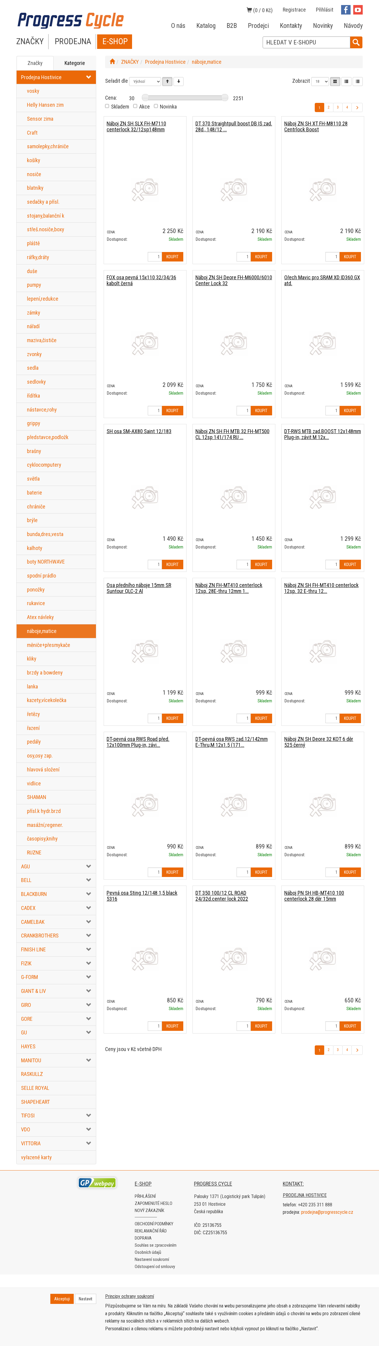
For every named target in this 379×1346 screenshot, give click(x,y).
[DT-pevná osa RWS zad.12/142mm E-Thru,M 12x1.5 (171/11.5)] (234, 805)
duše (32, 271)
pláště (33, 243)
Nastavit (85, 1298)
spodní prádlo (41, 575)
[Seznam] (346, 81)
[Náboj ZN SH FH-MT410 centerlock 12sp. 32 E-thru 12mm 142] (323, 651)
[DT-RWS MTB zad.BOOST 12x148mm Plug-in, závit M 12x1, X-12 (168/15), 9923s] (323, 497)
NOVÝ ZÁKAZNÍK (149, 1210)
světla (33, 479)
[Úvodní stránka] (112, 62)
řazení (33, 728)
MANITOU (31, 1060)
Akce (144, 106)
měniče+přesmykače (48, 645)
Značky (35, 63)
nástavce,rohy (42, 409)
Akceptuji (62, 1298)
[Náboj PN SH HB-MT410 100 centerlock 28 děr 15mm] (323, 959)
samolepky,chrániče (48, 146)
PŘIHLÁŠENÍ (145, 1196)
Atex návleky (40, 617)
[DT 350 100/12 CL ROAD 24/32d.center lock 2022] (234, 959)
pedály (34, 742)
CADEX (28, 908)
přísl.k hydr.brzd (44, 811)
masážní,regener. (45, 825)
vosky (33, 91)
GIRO (26, 1005)
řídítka (33, 396)
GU (24, 1032)
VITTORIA (31, 1143)
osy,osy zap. (40, 755)
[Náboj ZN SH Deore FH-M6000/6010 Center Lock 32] (234, 343)
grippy (33, 423)
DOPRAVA (143, 1238)
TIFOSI (28, 1115)
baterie (34, 492)
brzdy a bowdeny (45, 672)
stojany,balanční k (45, 216)
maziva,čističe (42, 340)
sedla (32, 368)
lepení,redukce (42, 299)
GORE (27, 1019)
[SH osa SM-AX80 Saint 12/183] (145, 497)
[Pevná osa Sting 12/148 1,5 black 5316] (145, 959)
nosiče (34, 174)
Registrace (294, 10)
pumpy (34, 285)
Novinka (168, 106)
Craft (32, 133)
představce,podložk (47, 437)
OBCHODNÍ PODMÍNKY (154, 1224)
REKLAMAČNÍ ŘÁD (151, 1231)
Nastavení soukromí (152, 1259)
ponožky (36, 589)
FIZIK (26, 963)
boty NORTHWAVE (46, 562)
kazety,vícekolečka (46, 700)
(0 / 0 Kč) (262, 10)
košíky (33, 160)
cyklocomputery (44, 465)
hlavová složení (43, 769)
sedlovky (36, 382)
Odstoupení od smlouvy (155, 1266)
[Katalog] (335, 81)
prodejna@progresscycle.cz (327, 1212)
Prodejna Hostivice (41, 77)
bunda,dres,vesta (45, 534)
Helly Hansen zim (45, 105)
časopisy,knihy (42, 838)
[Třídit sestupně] (179, 81)
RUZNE (34, 852)
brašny (34, 451)
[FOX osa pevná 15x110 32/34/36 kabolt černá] (145, 343)
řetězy (33, 714)
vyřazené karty (36, 1157)
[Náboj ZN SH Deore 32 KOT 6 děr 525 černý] (323, 805)
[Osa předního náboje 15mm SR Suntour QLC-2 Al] (145, 651)
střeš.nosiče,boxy (45, 229)
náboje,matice (42, 631)
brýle (32, 520)
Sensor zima (40, 119)
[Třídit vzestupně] (167, 81)
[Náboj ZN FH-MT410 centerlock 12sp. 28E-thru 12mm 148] (234, 651)
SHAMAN (36, 797)
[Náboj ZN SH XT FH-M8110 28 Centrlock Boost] (323, 189)
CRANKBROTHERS (40, 935)
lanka (32, 686)
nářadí (33, 326)
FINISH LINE (33, 949)
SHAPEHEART (35, 1102)
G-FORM (29, 977)
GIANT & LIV (33, 991)
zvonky (34, 354)
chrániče (36, 506)
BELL (26, 880)
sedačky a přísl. (43, 202)
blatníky (35, 188)
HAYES (28, 1046)
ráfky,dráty (38, 257)
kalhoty (34, 548)
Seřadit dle (116, 81)
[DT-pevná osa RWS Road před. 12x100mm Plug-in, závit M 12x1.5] (145, 805)
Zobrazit (301, 81)
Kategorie (75, 63)
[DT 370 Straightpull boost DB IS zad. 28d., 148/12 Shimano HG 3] (234, 189)
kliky (31, 659)
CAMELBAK (32, 922)
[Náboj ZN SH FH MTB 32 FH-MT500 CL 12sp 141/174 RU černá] (234, 497)
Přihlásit (324, 10)
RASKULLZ (32, 1074)
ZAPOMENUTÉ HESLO (153, 1203)
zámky (33, 313)
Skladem (120, 106)
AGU (25, 866)
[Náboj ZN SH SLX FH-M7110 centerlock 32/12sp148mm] (145, 189)
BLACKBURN (34, 894)
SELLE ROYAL (35, 1088)
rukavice (36, 603)
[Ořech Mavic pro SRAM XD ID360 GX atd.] (323, 343)
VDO (25, 1129)
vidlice (34, 783)
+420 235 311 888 (315, 1205)
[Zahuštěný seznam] (358, 81)
